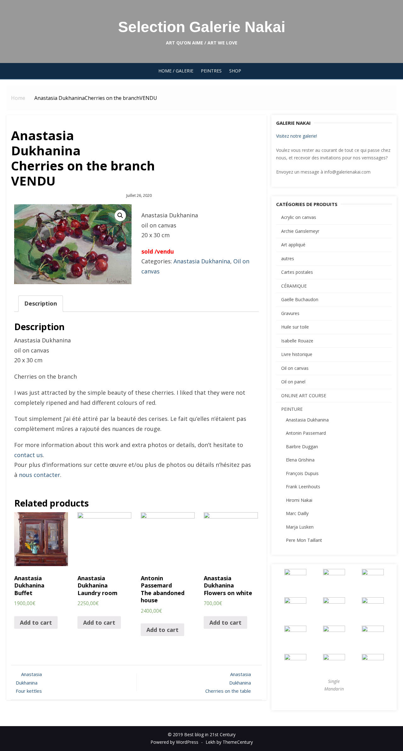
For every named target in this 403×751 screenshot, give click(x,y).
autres (287, 258)
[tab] (40, 303)
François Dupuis (302, 473)
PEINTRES (211, 71)
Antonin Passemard (306, 433)
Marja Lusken (300, 527)
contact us (28, 455)
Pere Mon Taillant (304, 540)
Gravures (290, 313)
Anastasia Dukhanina (201, 261)
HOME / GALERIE (175, 71)
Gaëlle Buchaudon (299, 299)
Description (40, 303)
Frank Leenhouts (303, 487)
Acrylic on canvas (298, 217)
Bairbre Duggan (302, 447)
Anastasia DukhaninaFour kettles (29, 682)
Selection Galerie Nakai (201, 27)
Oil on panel (293, 382)
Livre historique (296, 354)
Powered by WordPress (174, 742)
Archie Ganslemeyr (300, 231)
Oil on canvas (295, 368)
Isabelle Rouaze (297, 341)
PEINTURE (292, 409)
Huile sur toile (295, 327)
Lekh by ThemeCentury (229, 742)
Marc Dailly (297, 513)
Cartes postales (297, 272)
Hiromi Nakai (299, 500)
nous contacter (39, 475)
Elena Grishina (300, 460)
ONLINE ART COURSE (303, 395)
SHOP (235, 71)
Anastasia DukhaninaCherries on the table (228, 682)
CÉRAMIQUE (294, 286)
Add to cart (36, 622)
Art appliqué (293, 245)
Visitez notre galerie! (296, 136)
